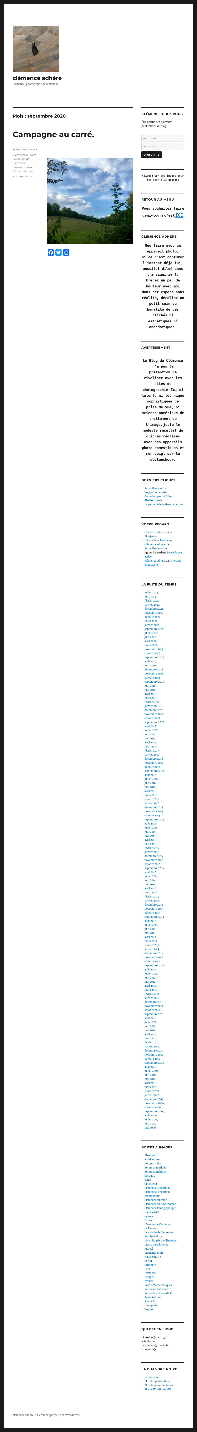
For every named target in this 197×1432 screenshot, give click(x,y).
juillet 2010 (151, 1071)
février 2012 (151, 994)
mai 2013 (149, 933)
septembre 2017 (154, 722)
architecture (151, 1159)
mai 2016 (150, 787)
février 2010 (151, 1091)
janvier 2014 (151, 900)
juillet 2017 (151, 730)
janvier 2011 (151, 1046)
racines (149, 1281)
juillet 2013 (151, 925)
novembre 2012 (153, 957)
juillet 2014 (151, 876)
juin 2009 (150, 1123)
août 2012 (150, 969)
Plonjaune (150, 536)
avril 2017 (150, 742)
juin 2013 (149, 929)
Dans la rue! (151, 1212)
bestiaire (149, 1175)
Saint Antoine (152, 1297)
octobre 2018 (152, 677)
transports (151, 1305)
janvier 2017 (151, 754)
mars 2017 (150, 746)
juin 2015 (150, 831)
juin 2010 (150, 1075)
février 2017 (151, 750)
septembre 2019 (154, 657)
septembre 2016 (154, 771)
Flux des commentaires (158, 1385)
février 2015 (151, 848)
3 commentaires (23, 176)
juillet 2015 (151, 827)
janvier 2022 (152, 604)
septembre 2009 (154, 1111)
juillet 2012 (151, 973)
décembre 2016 (153, 758)
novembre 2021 (153, 612)
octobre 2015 (152, 815)
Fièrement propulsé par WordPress (58, 1415)
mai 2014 (149, 884)
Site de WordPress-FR (157, 1389)
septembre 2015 (154, 819)
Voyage (148, 1309)
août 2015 (150, 823)
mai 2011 (149, 1030)
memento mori (153, 1252)
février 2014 (151, 896)
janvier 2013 (151, 949)
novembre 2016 (154, 762)
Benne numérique (155, 1171)
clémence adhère (37, 78)
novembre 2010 (153, 1054)
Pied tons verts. (153, 500)
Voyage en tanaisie (155, 492)
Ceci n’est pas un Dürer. (158, 496)
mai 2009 (150, 1127)
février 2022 (151, 600)
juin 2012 (150, 977)
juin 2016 (150, 783)
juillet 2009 (151, 1119)
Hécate (148, 540)
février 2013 (151, 945)
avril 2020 (150, 641)
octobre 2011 (152, 1010)
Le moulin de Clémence (158, 1232)
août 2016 (150, 775)
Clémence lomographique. (160, 1208)
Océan (148, 1261)
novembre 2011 (153, 1006)
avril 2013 (150, 937)
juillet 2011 (150, 1022)
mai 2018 (149, 689)
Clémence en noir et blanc (160, 1204)
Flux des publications (157, 1381)
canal (147, 1179)
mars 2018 (150, 698)
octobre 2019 (152, 653)
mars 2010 (150, 1087)
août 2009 (150, 1115)
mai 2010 (149, 1079)
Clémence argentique (157, 1188)
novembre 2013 (153, 908)
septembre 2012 (154, 965)
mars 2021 (150, 621)
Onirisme (150, 1265)
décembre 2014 (153, 856)
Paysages (18, 167)
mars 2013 (150, 941)
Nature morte (152, 1256)
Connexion (151, 1377)
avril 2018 (150, 694)
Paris (147, 1269)
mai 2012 (149, 981)
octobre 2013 (152, 912)
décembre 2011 (153, 1002)
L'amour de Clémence (157, 1224)
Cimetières (151, 1183)
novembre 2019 (154, 649)
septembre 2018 (154, 681)
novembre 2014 (153, 860)
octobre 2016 (152, 767)
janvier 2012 (151, 998)
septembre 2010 (154, 1062)
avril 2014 (150, 888)
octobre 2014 (152, 864)
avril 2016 (150, 791)
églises (148, 1216)
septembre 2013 (154, 917)
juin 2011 (149, 1026)
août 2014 (150, 872)
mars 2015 (150, 844)
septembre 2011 (154, 1014)
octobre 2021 (152, 617)
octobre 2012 (152, 961)
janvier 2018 (151, 706)
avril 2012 (150, 985)
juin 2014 (150, 880)
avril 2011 (150, 1034)
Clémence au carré (24, 154)
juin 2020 (150, 637)
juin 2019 (150, 665)
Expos (148, 1220)
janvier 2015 (151, 852)
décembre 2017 (153, 710)
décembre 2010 (153, 1050)
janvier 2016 (151, 803)
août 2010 (150, 1066)
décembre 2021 (153, 608)
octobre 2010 (152, 1058)
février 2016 (151, 799)
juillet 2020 (151, 633)
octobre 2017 (152, 718)
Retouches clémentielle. (159, 1293)
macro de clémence (156, 1244)
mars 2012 (150, 989)
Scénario (149, 1301)
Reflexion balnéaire (156, 1289)
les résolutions (153, 1236)
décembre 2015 (153, 807)
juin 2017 (150, 734)
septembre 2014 (154, 868)
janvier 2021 (151, 625)
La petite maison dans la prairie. (163, 504)
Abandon (150, 1155)
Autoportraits (152, 1163)
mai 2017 (149, 738)
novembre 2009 (154, 1103)
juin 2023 (150, 596)
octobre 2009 (152, 1107)
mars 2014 (150, 892)
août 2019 (150, 661)
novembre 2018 (153, 673)
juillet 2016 (151, 779)
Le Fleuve (150, 1228)
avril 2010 (150, 1083)
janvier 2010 (151, 1095)
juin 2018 (150, 685)
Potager (149, 1277)
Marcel (148, 1248)
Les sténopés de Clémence (160, 1240)
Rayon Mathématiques (158, 1285)
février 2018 (151, 702)
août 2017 (150, 726)
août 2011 (150, 1018)
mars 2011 (150, 1038)
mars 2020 (151, 645)
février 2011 (151, 1042)
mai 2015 (149, 835)
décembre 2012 (153, 953)
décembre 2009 (154, 1099)
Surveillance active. (156, 488)
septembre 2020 (154, 629)
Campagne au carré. (53, 134)
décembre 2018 (153, 669)
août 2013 (150, 921)
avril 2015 (150, 839)
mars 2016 (150, 795)
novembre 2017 (153, 714)
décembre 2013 (153, 904)
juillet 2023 (151, 592)
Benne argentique (155, 1167)
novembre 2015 (153, 811)
